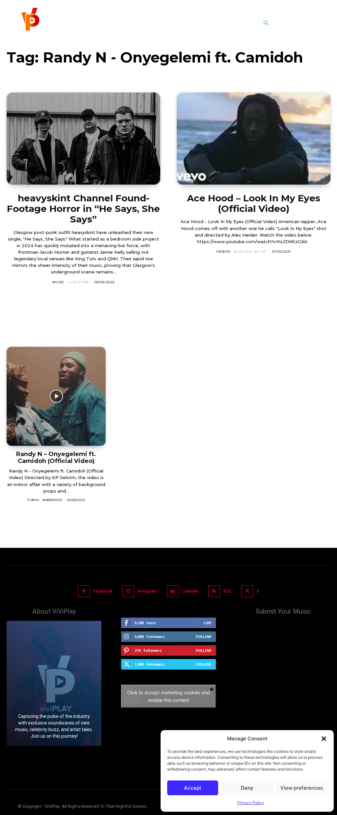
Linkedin (190, 591)
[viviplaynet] (30, 23)
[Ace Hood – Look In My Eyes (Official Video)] (253, 138)
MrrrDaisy (52, 500)
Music (58, 282)
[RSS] (214, 591)
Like (207, 622)
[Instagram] (128, 591)
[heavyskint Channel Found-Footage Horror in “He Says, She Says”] (83, 138)
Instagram (147, 591)
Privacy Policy (250, 802)
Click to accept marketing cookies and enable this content (168, 696)
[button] (324, 738)
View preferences (301, 788)
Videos (223, 251)
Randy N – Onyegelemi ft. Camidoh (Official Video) (56, 457)
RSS (227, 591)
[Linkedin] (173, 591)
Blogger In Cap (250, 251)
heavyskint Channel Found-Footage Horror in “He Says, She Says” (83, 208)
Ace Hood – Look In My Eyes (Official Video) (253, 203)
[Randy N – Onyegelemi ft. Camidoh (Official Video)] (56, 396)
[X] (247, 591)
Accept (192, 788)
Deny (247, 788)
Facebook (103, 591)
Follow (203, 636)
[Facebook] (84, 591)
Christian (78, 282)
